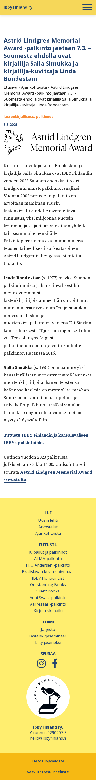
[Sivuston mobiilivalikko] (87, 7)
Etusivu (10, 87)
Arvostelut (48, 527)
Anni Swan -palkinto (48, 597)
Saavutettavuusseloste (48, 771)
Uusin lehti (48, 520)
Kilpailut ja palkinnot (48, 552)
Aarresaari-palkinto (48, 604)
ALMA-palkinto (48, 558)
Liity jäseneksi (48, 642)
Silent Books (48, 591)
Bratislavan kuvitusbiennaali (48, 571)
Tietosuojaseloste (48, 761)
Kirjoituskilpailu (48, 610)
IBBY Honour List (48, 578)
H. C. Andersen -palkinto (48, 565)
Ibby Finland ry (18, 7)
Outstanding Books (48, 584)
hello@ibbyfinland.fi (48, 738)
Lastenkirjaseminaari (48, 636)
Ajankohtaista (34, 87)
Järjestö (48, 629)
